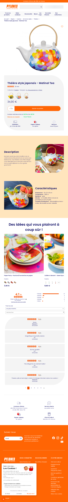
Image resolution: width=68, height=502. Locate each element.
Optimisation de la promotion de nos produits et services (18, 485)
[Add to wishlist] (62, 26)
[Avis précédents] (25, 387)
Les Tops (40, 14)
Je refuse (7, 493)
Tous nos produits (7, 14)
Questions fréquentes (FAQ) (56, 469)
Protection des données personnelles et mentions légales (56, 484)
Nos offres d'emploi (41, 462)
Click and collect (56, 462)
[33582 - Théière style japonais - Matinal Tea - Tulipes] (26, 96)
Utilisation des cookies (55, 490)
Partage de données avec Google (12, 487)
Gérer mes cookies (56, 494)
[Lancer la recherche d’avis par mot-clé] (63, 312)
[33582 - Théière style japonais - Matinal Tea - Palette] (18, 96)
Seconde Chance (47, 14)
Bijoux (36, 14)
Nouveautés (28, 14)
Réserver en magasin (13, 117)
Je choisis (19, 493)
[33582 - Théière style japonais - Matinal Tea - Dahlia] (10, 96)
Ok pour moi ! (31, 493)
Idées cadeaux (17, 14)
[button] (3, 499)
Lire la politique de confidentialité (11, 480)
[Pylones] (12, 7)
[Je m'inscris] (21, 438)
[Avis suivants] (44, 388)
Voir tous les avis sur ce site (18, 302)
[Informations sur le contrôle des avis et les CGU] (26, 299)
